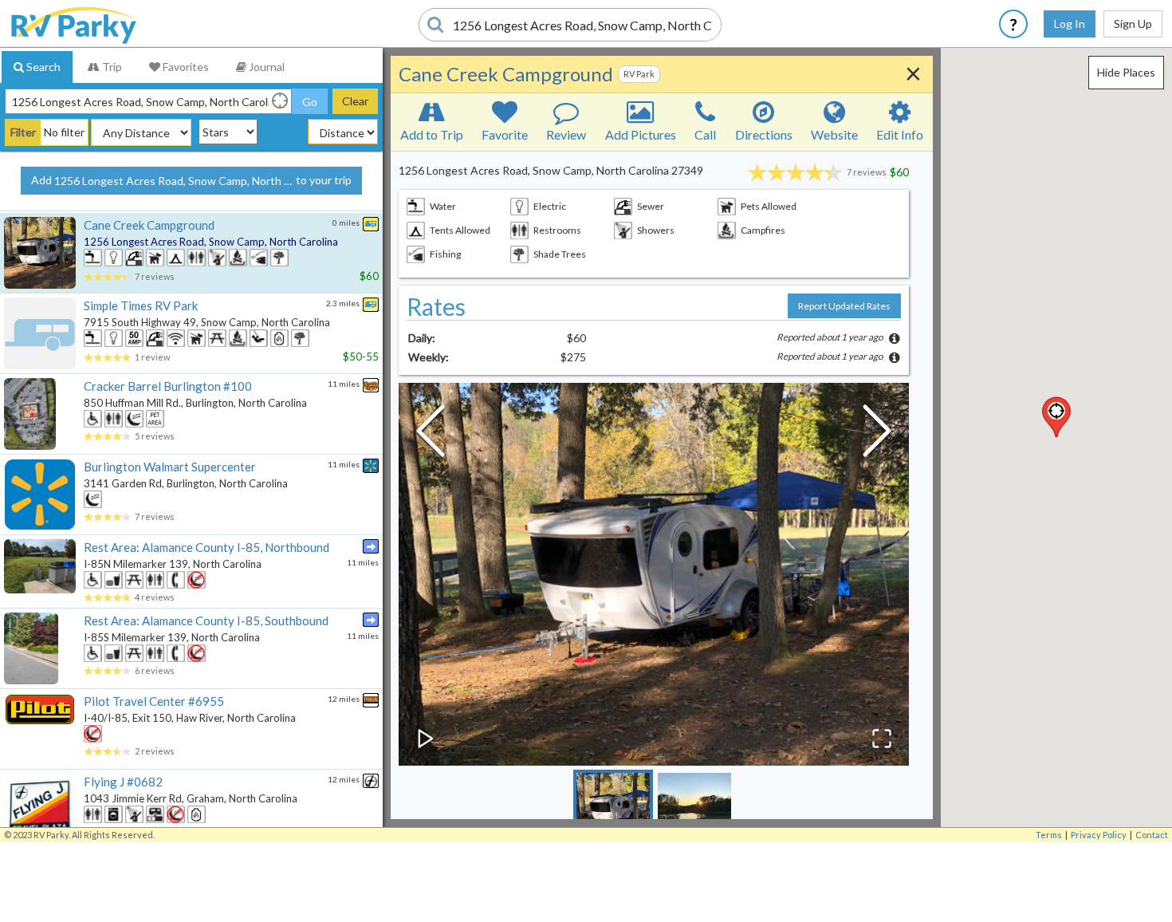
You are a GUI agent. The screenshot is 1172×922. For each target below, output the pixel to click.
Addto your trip (191, 180)
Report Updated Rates (844, 306)
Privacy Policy (1099, 834)
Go (309, 101)
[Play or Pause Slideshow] (426, 738)
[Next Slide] (877, 435)
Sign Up (1133, 23)
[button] (1056, 417)
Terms (1049, 834)
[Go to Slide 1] (613, 809)
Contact (1151, 834)
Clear (355, 101)
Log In (1069, 23)
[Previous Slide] (430, 435)
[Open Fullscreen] (882, 738)
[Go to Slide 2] (694, 809)
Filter (23, 132)
